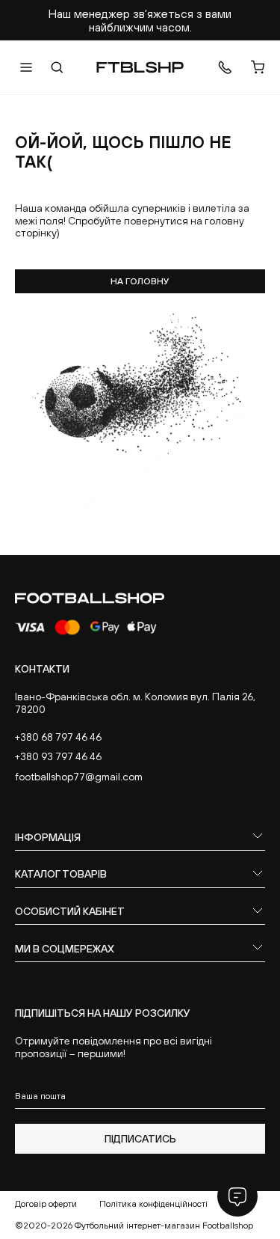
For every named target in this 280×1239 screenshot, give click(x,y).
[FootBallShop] (140, 67)
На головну (140, 281)
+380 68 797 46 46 (58, 737)
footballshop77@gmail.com (79, 777)
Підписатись (140, 1139)
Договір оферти (46, 1204)
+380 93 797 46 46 (58, 756)
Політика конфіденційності (153, 1204)
